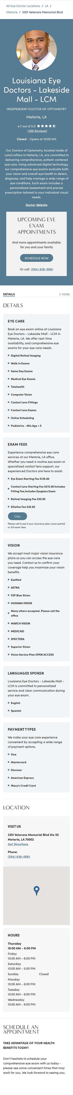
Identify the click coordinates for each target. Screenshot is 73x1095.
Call (17, 516)
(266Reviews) (37, 130)
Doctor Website (36, 205)
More (66, 294)
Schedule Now (36, 258)
